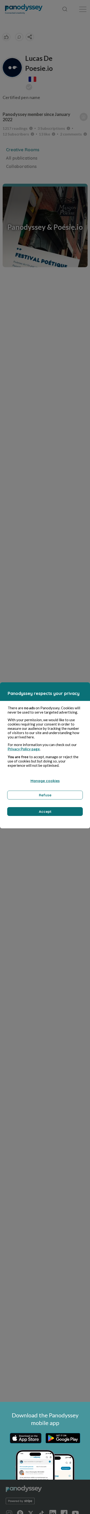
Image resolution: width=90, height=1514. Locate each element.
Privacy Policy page (24, 749)
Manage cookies (45, 780)
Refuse (45, 795)
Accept (45, 811)
